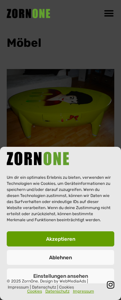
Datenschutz (57, 291)
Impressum (83, 291)
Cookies (34, 291)
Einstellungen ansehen (60, 276)
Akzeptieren (60, 239)
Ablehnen (60, 258)
